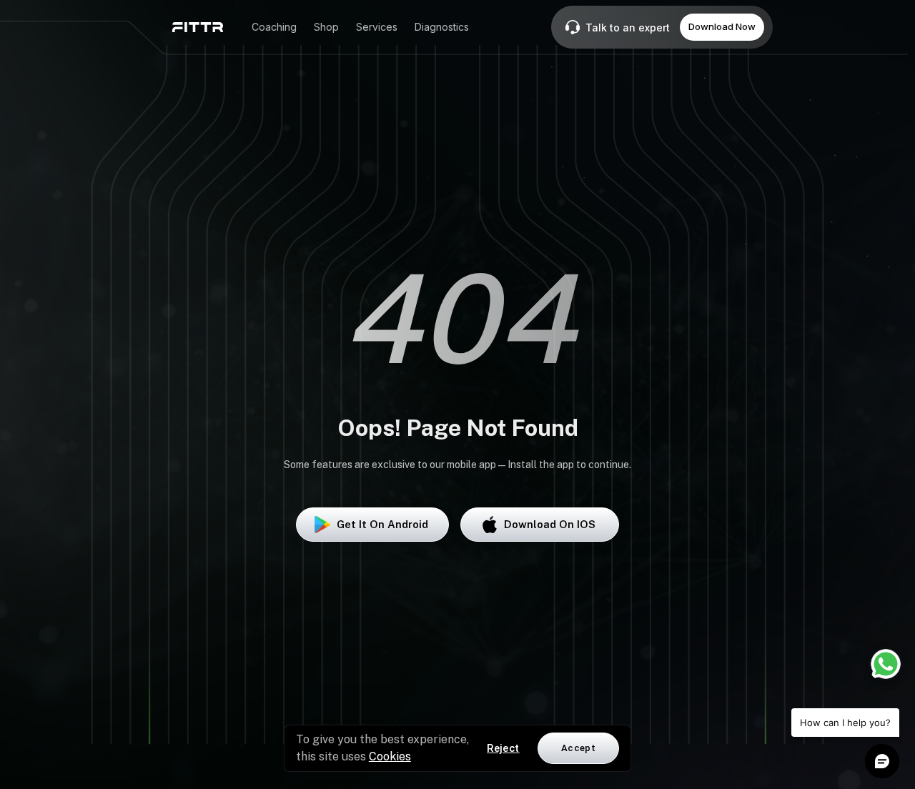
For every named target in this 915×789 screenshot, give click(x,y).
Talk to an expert (627, 27)
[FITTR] (197, 27)
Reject (503, 748)
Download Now (722, 26)
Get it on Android (382, 524)
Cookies (390, 756)
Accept (578, 748)
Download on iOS (549, 524)
